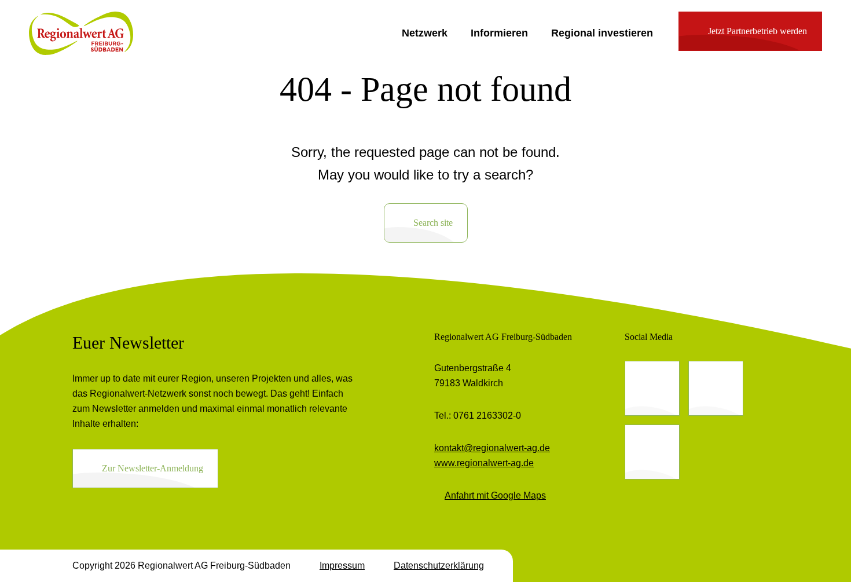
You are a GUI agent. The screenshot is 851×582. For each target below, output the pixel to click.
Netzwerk (424, 33)
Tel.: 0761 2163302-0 (477, 415)
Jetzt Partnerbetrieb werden (757, 31)
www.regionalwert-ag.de (484, 463)
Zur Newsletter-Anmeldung (152, 468)
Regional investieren (602, 33)
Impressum (342, 565)
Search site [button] (433, 223)
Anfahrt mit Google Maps (495, 495)
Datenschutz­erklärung (439, 565)
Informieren (499, 33)
